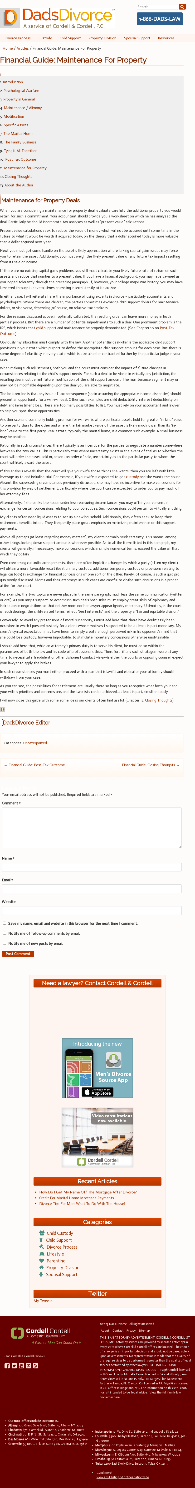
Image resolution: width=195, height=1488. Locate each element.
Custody (45, 38)
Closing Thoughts (18, 176)
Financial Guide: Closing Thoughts (151, 765)
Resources (166, 38)
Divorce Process (18, 38)
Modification (14, 116)
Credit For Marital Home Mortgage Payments (76, 1198)
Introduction (13, 82)
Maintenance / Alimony (23, 108)
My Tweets (43, 1300)
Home (8, 48)
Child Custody (60, 1233)
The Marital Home (18, 133)
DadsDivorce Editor (26, 722)
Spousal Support (137, 38)
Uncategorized (35, 743)
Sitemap (144, 1330)
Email (7, 880)
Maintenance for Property (25, 168)
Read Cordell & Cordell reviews (24, 1356)
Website (9, 901)
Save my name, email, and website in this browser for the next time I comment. (73, 923)
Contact (117, 1330)
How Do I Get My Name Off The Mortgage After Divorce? (88, 1192)
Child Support (70, 38)
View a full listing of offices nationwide (123, 1477)
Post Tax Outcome (20, 159)
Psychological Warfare (21, 90)
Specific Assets (16, 125)
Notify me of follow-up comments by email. (44, 933)
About (105, 1330)
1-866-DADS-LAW (159, 19)
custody (132, 477)
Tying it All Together (20, 150)
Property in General (19, 99)
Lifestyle (55, 1254)
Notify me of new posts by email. (35, 943)
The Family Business (20, 142)
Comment (11, 803)
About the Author (19, 185)
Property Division (102, 38)
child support (46, 328)
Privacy (131, 1330)
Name (8, 858)
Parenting (56, 1261)
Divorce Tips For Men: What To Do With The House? (82, 1203)
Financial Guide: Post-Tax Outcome (34, 765)
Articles (23, 48)
